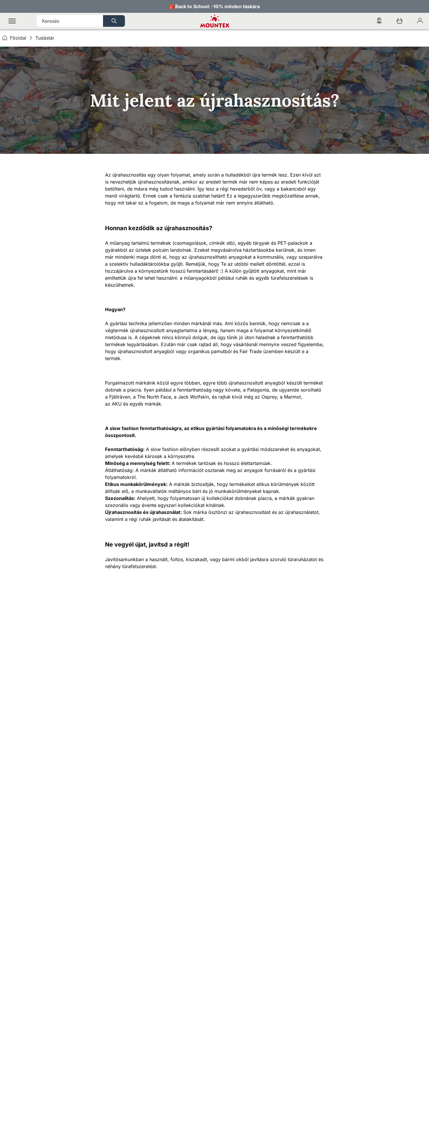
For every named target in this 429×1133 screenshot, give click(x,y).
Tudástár (44, 38)
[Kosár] (399, 21)
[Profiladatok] (420, 21)
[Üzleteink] (379, 21)
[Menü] (12, 21)
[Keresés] (114, 21)
